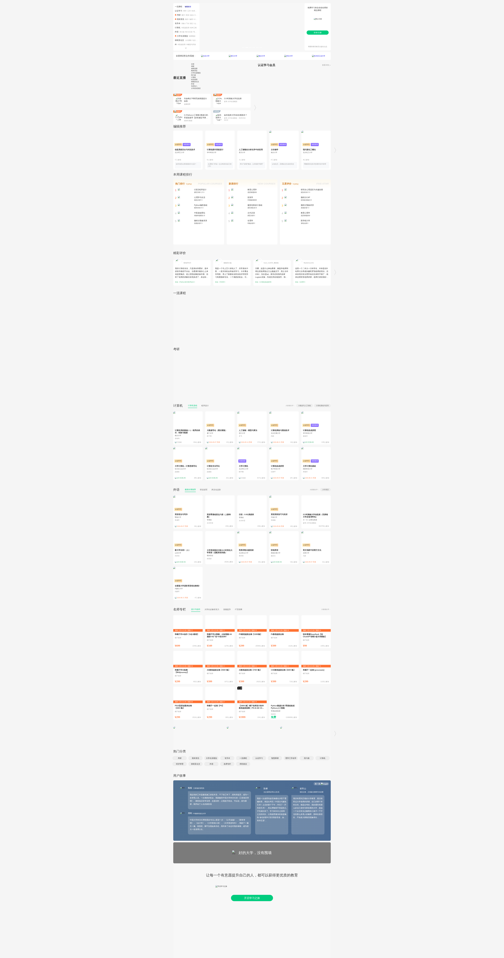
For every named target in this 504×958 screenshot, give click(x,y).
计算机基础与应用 (322, 406)
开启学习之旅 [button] (252, 898)
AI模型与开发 (191, 44)
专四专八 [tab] (194, 86)
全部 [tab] (192, 64)
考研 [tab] (192, 66)
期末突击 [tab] (194, 71)
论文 (194, 40)
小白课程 (188, 40)
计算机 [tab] (193, 77)
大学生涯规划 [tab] (196, 73)
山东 (196, 23)
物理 (191, 19)
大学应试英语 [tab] (196, 88)
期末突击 (180, 19)
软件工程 (193, 28)
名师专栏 (179, 609)
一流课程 (178, 7)
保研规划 (192, 36)
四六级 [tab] (193, 75)
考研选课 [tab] (194, 68)
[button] (179, 758)
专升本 (177, 23)
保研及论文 (179, 40)
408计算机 (198, 15)
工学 (189, 11)
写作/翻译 (196, 32)
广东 (187, 23)
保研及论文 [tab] (195, 82)
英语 (187, 15)
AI (176, 44)
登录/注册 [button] (318, 33)
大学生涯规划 (182, 36)
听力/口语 (188, 32)
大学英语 (325, 490)
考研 (179, 15)
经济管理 (195, 11)
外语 (176, 32)
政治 (191, 15)
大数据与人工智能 (304, 406)
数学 (183, 15)
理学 (184, 11)
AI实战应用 (185, 28)
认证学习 (178, 11)
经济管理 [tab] (194, 79)
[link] (220, 512)
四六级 (182, 32)
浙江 (191, 23)
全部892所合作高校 (185, 56)
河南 (183, 23)
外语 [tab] (192, 84)
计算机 (196, 19)
